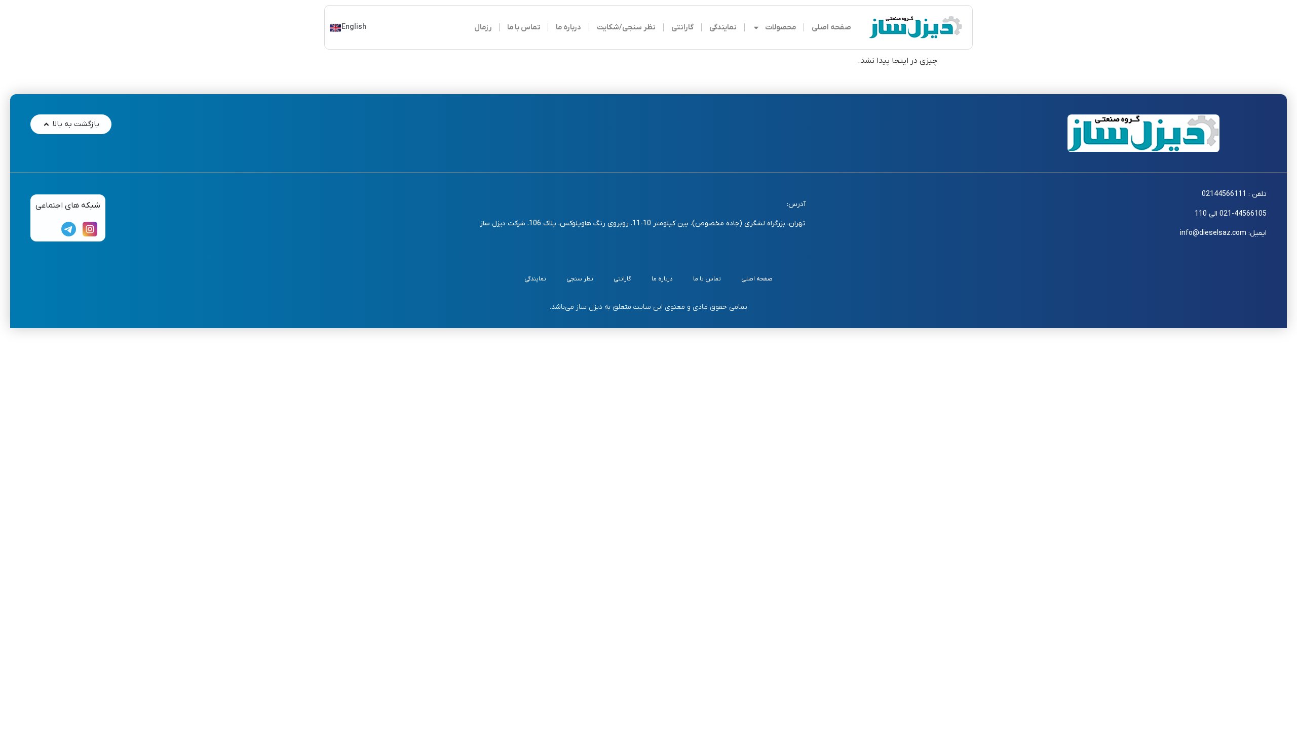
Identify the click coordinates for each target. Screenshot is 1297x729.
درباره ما (568, 27)
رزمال (482, 27)
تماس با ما (523, 27)
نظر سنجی (579, 279)
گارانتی (682, 27)
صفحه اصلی (831, 27)
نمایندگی (723, 27)
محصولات (780, 27)
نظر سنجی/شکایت (626, 27)
